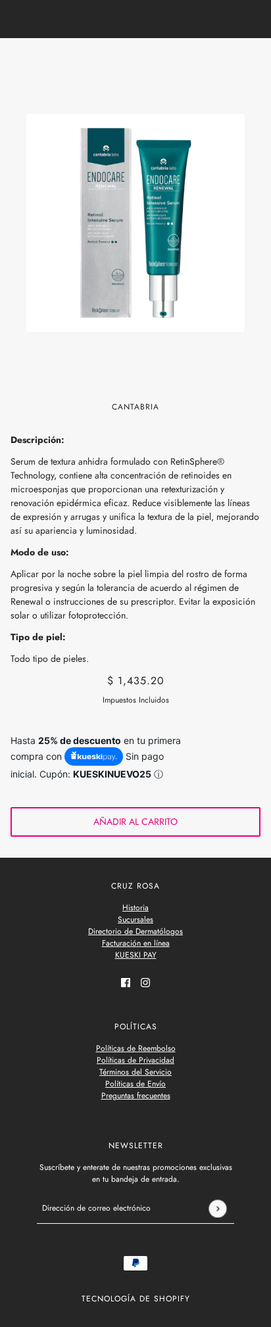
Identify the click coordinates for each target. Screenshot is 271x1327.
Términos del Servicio (135, 1072)
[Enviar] (217, 1208)
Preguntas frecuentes (135, 1096)
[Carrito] (253, 60)
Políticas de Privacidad (135, 1060)
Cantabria (135, 407)
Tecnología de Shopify (136, 1299)
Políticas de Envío (135, 1084)
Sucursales (135, 919)
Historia (135, 908)
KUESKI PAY (136, 955)
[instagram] (145, 981)
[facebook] (126, 981)
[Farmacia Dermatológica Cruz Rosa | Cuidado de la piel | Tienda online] (136, 60)
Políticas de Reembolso (136, 1048)
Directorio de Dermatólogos (135, 931)
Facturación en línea (136, 943)
